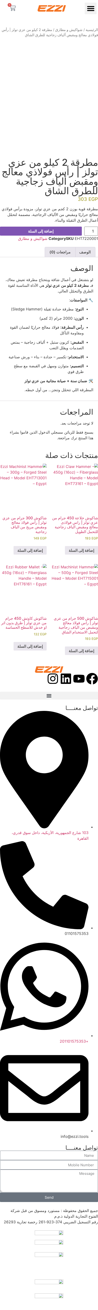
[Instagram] (53, 679)
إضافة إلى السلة (41, 231)
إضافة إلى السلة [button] (81, 550)
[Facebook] (92, 679)
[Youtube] (79, 679)
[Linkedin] (66, 679)
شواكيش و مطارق (69, 30)
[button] (91, 8)
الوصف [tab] (85, 252)
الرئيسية (92, 30)
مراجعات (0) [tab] (60, 252)
